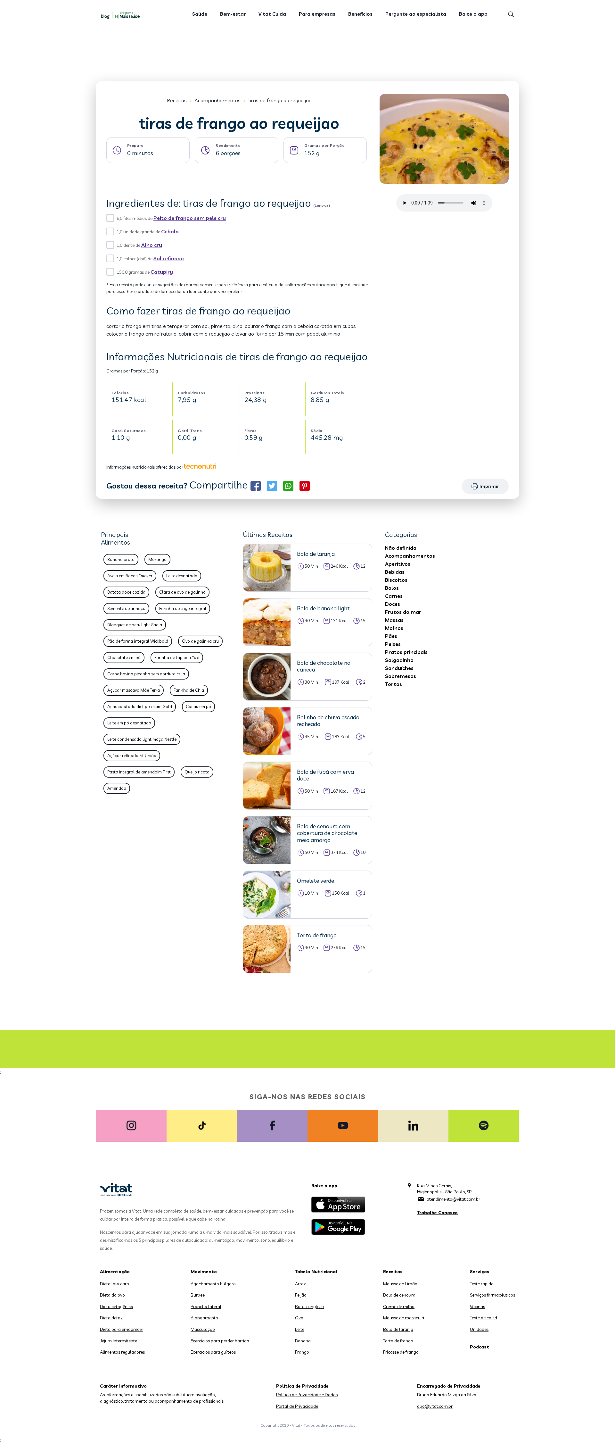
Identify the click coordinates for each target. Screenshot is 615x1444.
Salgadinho (399, 660)
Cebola (170, 231)
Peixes (393, 644)
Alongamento (204, 1318)
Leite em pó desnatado (129, 722)
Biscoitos (396, 580)
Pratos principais (406, 652)
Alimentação (115, 1271)
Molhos (394, 628)
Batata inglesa (309, 1306)
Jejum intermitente (118, 1341)
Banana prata (121, 559)
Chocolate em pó (124, 657)
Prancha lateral (206, 1306)
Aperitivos (397, 564)
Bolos (392, 588)
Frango (302, 1352)
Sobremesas (400, 676)
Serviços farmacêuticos (492, 1295)
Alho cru (151, 245)
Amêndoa (116, 788)
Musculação (203, 1329)
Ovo (299, 1318)
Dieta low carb (114, 1284)
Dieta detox (111, 1318)
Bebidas (395, 572)
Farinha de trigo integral (182, 608)
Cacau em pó (198, 706)
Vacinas (477, 1306)
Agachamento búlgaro (213, 1284)
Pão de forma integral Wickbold (137, 641)
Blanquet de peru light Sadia (134, 624)
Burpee (198, 1295)
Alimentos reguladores (122, 1352)
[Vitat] (122, 15)
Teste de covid (483, 1318)
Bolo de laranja (398, 1329)
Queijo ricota (196, 771)
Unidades (479, 1329)
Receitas (177, 100)
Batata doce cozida (126, 592)
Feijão (301, 1295)
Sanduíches (399, 668)
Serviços (479, 1271)
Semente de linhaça (126, 608)
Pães (391, 636)
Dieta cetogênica (116, 1306)
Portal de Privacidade (297, 1406)
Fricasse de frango (401, 1352)
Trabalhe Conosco (437, 1212)
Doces (392, 604)
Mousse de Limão (400, 1284)
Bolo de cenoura (399, 1295)
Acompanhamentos (217, 100)
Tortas (393, 684)
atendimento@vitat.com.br (453, 1199)
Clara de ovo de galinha (182, 592)
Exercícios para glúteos (213, 1352)
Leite (299, 1329)
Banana (303, 1341)
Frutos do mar (403, 612)
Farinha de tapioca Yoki (176, 657)
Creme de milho (398, 1306)
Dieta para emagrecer (121, 1329)
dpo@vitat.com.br (435, 1406)
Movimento (204, 1271)
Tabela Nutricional (316, 1271)
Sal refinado (168, 258)
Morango (157, 559)
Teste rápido (482, 1284)
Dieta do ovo (112, 1295)
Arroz (300, 1284)
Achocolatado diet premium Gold (139, 706)
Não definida (400, 548)
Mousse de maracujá (403, 1318)
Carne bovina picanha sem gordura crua (146, 673)
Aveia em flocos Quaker (129, 575)
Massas (394, 620)
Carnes (394, 596)
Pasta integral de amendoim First (139, 771)
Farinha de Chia (189, 690)
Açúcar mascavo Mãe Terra (133, 690)
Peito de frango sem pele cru (189, 218)
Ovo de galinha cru (200, 641)
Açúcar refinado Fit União (131, 755)
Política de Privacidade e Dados (307, 1395)
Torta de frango (398, 1341)
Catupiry (162, 272)
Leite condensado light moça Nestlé (141, 739)
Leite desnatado (181, 575)
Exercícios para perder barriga (220, 1341)
